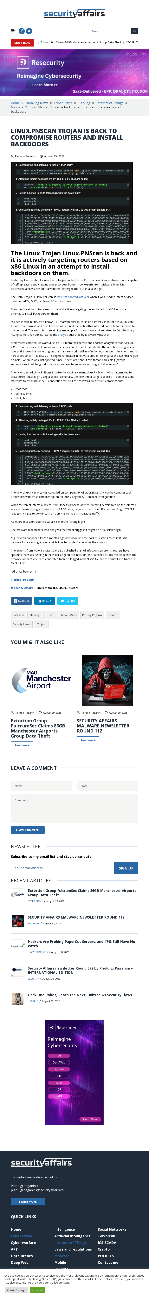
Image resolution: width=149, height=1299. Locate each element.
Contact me (108, 1262)
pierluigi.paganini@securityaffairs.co (37, 1190)
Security (33, 978)
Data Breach (22, 1255)
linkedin (47, 600)
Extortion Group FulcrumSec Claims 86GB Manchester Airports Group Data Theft (61, 42)
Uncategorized (38, 952)
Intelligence (64, 1229)
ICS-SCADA (107, 1242)
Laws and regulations (73, 1249)
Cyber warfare (23, 1242)
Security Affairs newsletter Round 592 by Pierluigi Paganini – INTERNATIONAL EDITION (80, 970)
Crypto (104, 1249)
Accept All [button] (37, 1290)
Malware (17, 107)
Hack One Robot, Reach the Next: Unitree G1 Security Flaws (80, 994)
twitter (70, 600)
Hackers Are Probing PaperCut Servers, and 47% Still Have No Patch (81, 943)
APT (14, 1249)
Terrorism (106, 1236)
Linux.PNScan (69, 615)
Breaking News (37, 103)
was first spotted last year (73, 297)
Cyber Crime (63, 103)
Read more (22, 745)
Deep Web (20, 1262)
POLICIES (106, 1255)
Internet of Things (109, 103)
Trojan (41, 624)
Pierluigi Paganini (25, 156)
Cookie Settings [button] (16, 1290)
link (40, 347)
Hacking (84, 103)
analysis (63, 334)
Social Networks (112, 1229)
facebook (23, 600)
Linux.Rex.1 (84, 280)
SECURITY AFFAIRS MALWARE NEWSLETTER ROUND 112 (103, 726)
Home (15, 103)
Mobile (60, 1262)
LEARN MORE (28, 1201)
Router (113, 615)
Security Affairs (23, 588)
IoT (50, 615)
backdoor (18, 615)
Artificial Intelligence (72, 1236)
